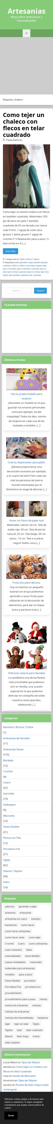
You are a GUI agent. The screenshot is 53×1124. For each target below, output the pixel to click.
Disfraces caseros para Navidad (26, 673)
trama (36, 1036)
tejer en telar (21, 1024)
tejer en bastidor (9, 269)
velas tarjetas (12, 1042)
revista (43, 999)
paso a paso (25, 974)
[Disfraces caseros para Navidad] (26, 646)
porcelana (29, 980)
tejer (44, 265)
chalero (22, 265)
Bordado (8, 760)
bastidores (11, 925)
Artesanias (26, 11)
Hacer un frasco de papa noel (26, 520)
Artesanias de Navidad (16, 738)
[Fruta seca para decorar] (26, 567)
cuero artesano (13, 949)
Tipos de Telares (30, 1062)
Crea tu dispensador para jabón (26, 462)
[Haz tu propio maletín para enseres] (26, 380)
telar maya (23, 1036)
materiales (36, 962)
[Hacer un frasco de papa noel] (26, 509)
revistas (36, 1005)
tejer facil (44, 272)
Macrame (8, 815)
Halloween (9, 804)
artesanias (25, 912)
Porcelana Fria (11, 849)
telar (19, 1030)
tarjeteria (43, 1017)
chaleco (15, 265)
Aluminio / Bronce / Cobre (18, 727)
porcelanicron (33, 986)
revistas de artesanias (17, 1011)
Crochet (8, 771)
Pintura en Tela (12, 837)
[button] (26, 33)
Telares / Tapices (32, 259)
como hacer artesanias (17, 931)
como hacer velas (14, 937)
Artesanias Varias (13, 749)
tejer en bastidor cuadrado (28, 269)
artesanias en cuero (16, 918)
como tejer (30, 265)
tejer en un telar (33, 272)
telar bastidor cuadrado (18, 275)
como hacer (27, 925)
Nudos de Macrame (24, 1075)
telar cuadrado (35, 275)
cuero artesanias (38, 943)
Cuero (6, 782)
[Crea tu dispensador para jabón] (26, 448)
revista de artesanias (16, 1005)
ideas (29, 949)
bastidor (37, 262)
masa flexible (32, 956)
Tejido (22, 259)
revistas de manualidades (19, 1017)
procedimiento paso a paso (20, 999)
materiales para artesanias (20, 968)
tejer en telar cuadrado (16, 272)
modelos (10, 974)
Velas (6, 882)
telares (9, 1036)
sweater (38, 265)
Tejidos (9, 1030)
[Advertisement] (26, 66)
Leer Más (10, 251)
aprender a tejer (26, 262)
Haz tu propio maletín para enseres (26, 396)
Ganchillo (8, 793)
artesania (10, 912)
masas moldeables (15, 962)
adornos (9, 906)
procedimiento (13, 993)
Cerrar (11, 1115)
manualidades (13, 956)
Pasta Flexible (11, 826)
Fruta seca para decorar (26, 582)
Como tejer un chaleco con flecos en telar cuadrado (24, 125)
